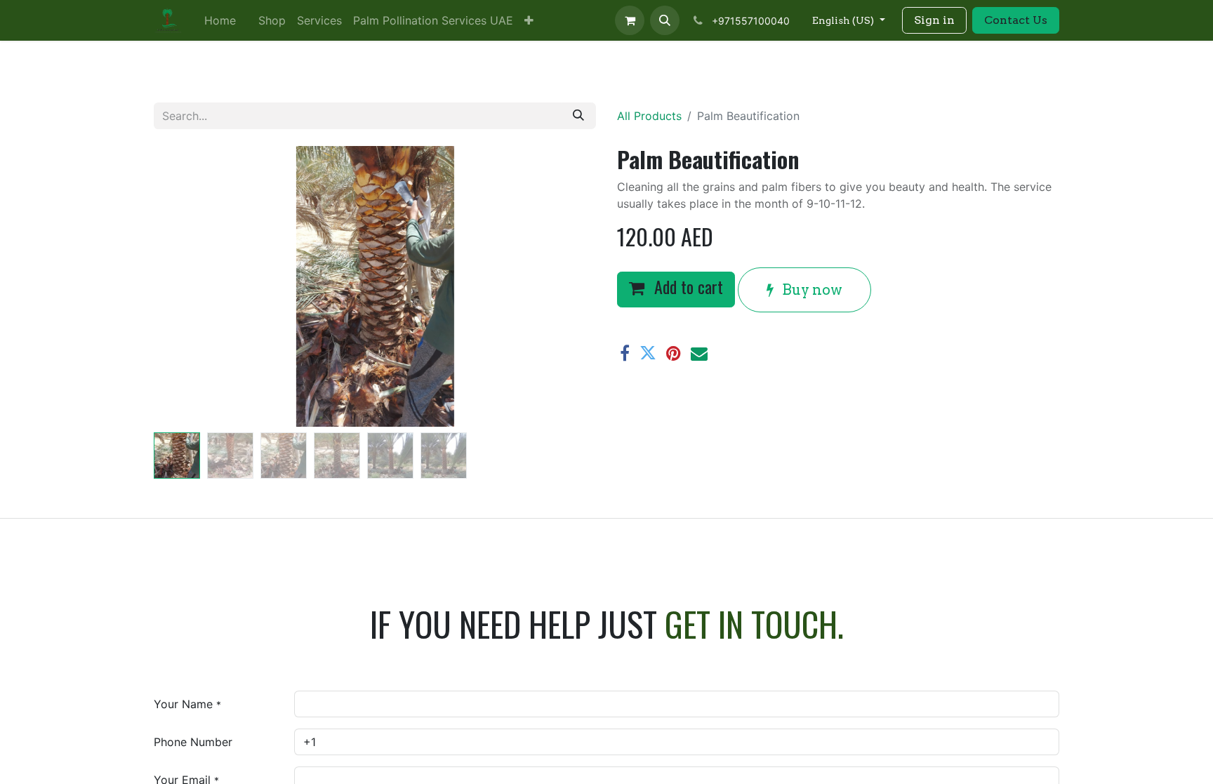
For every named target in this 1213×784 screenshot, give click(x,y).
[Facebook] (625, 353)
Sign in (934, 20)
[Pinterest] (673, 353)
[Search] (578, 115)
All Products (649, 116)
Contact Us (1015, 20)
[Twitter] (647, 353)
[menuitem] (220, 20)
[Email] (699, 353)
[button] (665, 20)
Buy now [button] (810, 289)
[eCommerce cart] (629, 20)
